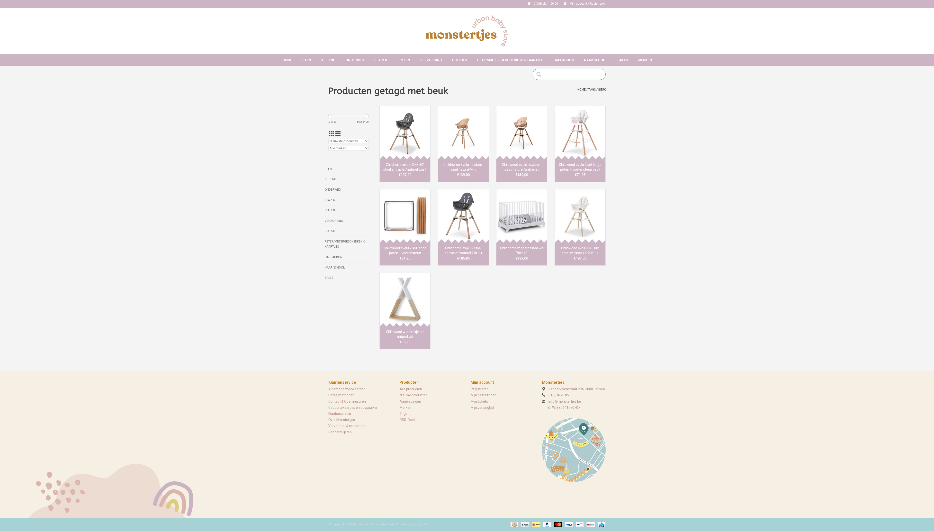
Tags (592, 89)
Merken (645, 60)
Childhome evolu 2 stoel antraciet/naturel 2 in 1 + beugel (463, 250)
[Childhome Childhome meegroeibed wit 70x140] (521, 216)
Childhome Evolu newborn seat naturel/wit (463, 167)
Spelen (403, 60)
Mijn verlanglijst (482, 408)
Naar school (595, 60)
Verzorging (431, 60)
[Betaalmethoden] (514, 524)
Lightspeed (419, 524)
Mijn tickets (479, 401)
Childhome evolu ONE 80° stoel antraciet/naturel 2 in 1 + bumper (405, 167)
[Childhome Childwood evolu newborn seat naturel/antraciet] (521, 132)
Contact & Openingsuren (347, 401)
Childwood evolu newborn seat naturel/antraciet (521, 167)
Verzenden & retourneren (348, 426)
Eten (306, 60)
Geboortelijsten (340, 432)
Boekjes (459, 60)
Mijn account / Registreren (587, 3)
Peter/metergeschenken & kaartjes (510, 60)
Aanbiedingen (410, 401)
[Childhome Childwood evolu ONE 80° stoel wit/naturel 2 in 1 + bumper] (580, 216)
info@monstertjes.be (564, 401)
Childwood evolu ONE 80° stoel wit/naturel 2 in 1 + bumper (580, 250)
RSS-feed (407, 420)
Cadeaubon (564, 60)
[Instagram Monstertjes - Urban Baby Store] (349, 4)
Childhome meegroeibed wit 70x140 (521, 250)
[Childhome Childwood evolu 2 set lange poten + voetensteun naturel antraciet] (405, 216)
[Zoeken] (540, 74)
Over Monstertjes (341, 420)
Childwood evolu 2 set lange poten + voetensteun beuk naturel (580, 167)
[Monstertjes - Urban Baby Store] (467, 31)
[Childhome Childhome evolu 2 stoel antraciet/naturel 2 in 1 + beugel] (463, 216)
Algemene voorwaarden (347, 389)
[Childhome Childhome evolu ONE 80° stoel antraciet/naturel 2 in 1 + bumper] (405, 132)
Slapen (380, 60)
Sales (623, 60)
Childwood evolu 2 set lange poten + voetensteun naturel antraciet (405, 250)
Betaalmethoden (341, 395)
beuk (602, 89)
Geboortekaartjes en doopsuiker (352, 408)
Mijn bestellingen (483, 395)
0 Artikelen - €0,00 (546, 3)
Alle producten (411, 389)
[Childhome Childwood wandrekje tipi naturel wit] (405, 299)
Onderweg (355, 60)
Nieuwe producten (414, 395)
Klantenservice (339, 414)
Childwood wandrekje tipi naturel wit (405, 334)
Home (287, 60)
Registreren (480, 389)
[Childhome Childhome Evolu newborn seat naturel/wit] (463, 132)
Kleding (328, 60)
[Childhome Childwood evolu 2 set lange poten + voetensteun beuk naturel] (580, 132)
